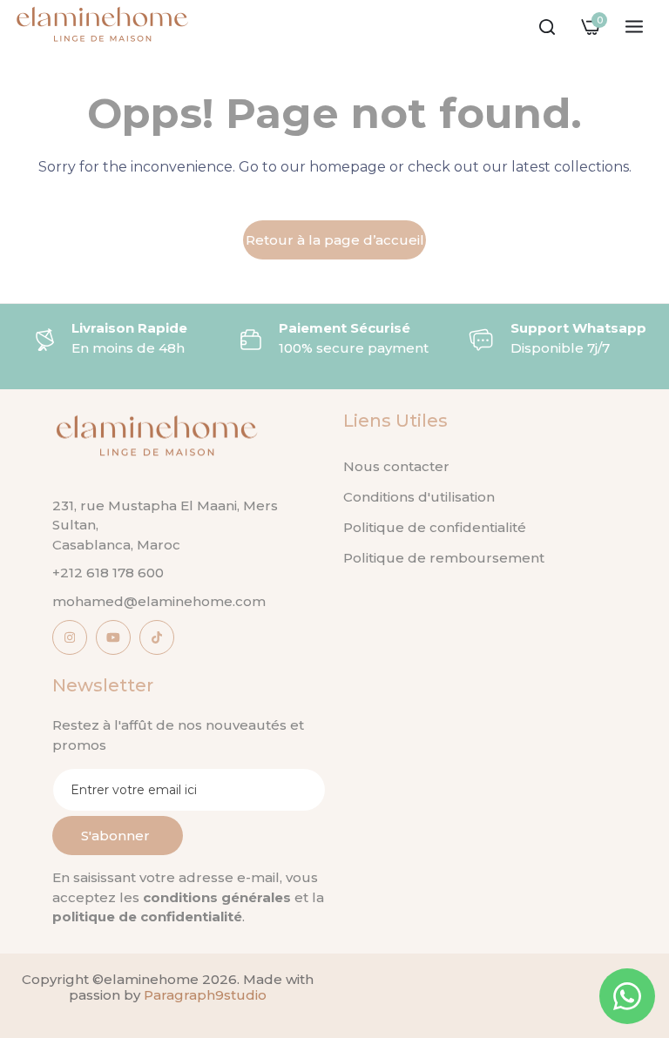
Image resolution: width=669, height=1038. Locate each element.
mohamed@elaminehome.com (159, 601)
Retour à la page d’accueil (335, 240)
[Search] (547, 27)
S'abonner (115, 835)
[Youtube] (113, 637)
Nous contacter (396, 466)
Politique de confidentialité (434, 527)
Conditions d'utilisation (419, 497)
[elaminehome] (102, 27)
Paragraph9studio (205, 995)
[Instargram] (69, 637)
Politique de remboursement (443, 557)
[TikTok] (156, 637)
